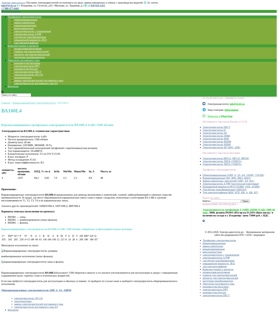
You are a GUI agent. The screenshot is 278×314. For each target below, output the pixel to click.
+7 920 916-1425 (96, 5)
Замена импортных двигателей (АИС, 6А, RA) (228, 181)
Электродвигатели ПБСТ (216, 127)
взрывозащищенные (25, 25)
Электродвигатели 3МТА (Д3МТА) (222, 164)
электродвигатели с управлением (32, 31)
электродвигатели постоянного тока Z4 (36, 83)
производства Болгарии (27, 63)
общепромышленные (25, 19)
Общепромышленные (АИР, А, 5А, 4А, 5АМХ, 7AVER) (233, 175)
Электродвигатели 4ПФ (216, 138)
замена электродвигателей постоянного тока (38, 80)
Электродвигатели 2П (215, 133)
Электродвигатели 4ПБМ (217, 144)
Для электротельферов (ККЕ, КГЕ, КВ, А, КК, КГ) (230, 192)
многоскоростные (24, 28)
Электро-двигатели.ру (13, 2)
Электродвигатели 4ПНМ (217, 141)
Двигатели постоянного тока (24, 60)
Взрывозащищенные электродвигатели (34, 103)
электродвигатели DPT (27, 66)
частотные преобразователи (29, 57)
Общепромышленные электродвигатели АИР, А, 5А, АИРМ (36, 290)
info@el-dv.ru (8, 5)
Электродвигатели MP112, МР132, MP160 (226, 158)
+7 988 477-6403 (10, 8)
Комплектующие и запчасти (23, 45)
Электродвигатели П (214, 130)
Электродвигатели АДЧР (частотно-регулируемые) (231, 183)
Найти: (206, 201)
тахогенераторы (23, 77)
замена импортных (24, 22)
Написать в (220, 116)
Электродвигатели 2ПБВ (216, 135)
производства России (26, 69)
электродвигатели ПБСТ (27, 71)
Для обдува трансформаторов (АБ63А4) (224, 189)
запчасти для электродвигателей (32, 54)
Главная (5, 103)
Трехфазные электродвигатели (24, 16)
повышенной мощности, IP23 (30, 40)
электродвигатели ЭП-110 (28, 74)
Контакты (13, 86)
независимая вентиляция (28, 48)
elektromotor (231, 110)
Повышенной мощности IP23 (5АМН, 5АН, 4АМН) (231, 186)
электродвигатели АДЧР (27, 34)
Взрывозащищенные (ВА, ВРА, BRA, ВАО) (226, 178)
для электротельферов (26, 43)
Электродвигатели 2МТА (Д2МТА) (222, 161)
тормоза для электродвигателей (31, 51)
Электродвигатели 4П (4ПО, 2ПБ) (221, 147)
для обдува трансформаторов (30, 37)
